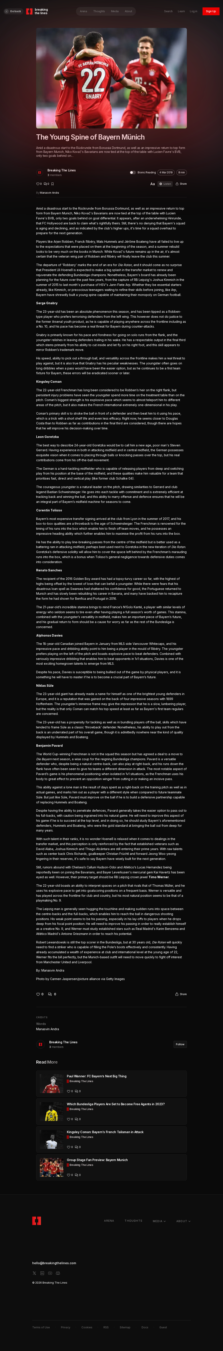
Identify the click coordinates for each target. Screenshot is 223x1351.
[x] (34, 1273)
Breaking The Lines (61, 170)
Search (168, 11)
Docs (145, 1327)
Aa (152, 184)
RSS (106, 1327)
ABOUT (181, 1221)
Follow (180, 1044)
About (128, 11)
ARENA (109, 1220)
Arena (83, 11)
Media (115, 11)
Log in (193, 11)
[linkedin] (42, 1273)
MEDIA (157, 1221)
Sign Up (211, 11)
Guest (163, 1327)
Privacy (65, 1327)
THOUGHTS (133, 1220)
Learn (181, 11)
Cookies (86, 1327)
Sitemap (125, 1327)
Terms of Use (41, 1327)
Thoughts (99, 11)
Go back (15, 11)
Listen (167, 183)
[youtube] (50, 1273)
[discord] (58, 1273)
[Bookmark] (52, 184)
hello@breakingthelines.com (54, 1263)
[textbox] (111, 594)
